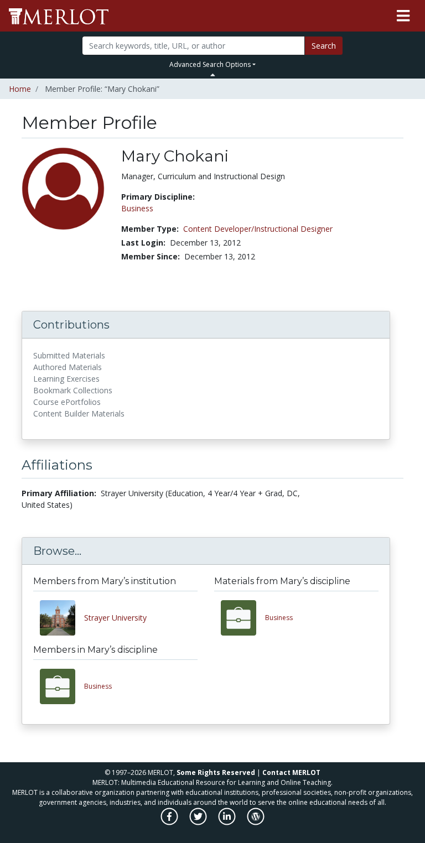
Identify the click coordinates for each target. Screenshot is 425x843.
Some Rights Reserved (216, 772)
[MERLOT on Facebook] (170, 822)
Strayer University (115, 617)
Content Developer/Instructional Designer (258, 228)
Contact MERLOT (291, 772)
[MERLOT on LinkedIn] (228, 822)
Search (324, 45)
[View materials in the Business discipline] (243, 618)
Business (137, 208)
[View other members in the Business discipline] (62, 686)
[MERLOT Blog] (256, 822)
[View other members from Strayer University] (62, 618)
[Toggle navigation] (403, 16)
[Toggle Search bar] (212, 75)
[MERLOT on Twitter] (199, 822)
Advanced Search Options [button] (210, 64)
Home (20, 89)
